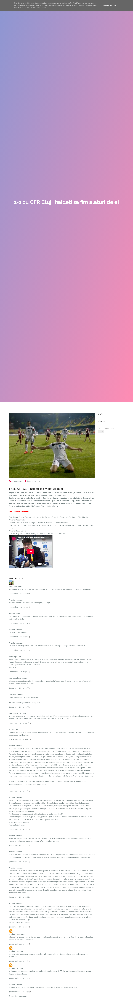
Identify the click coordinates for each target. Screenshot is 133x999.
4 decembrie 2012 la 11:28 (19, 961)
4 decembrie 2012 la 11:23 (19, 944)
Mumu (11, 657)
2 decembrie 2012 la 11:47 (19, 829)
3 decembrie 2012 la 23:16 (19, 927)
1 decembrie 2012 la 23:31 (19, 637)
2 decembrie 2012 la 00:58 (19, 723)
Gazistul (12, 586)
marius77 (13, 934)
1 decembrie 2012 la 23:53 (19, 672)
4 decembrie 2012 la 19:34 (19, 992)
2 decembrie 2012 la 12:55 (19, 845)
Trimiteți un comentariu (18, 996)
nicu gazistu (14, 678)
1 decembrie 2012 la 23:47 (19, 650)
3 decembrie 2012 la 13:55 (19, 862)
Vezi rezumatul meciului (19, 512)
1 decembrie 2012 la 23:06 (19, 594)
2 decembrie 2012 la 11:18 (19, 791)
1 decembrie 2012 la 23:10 (19, 607)
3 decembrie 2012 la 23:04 (19, 897)
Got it (116, 5)
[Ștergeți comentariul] (29, 594)
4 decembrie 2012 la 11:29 (19, 978)
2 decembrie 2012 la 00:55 (19, 688)
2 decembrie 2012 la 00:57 (19, 707)
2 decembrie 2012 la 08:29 (19, 739)
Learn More (107, 5)
